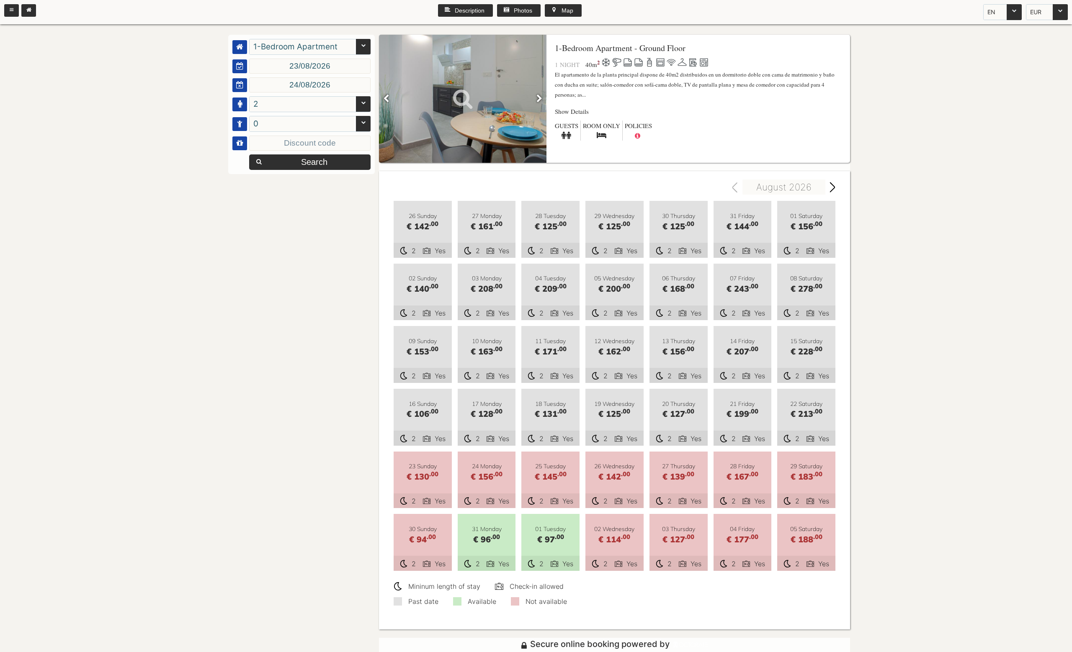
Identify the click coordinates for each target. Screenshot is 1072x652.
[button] (11, 10)
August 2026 (784, 187)
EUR (1035, 11)
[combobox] (1002, 12)
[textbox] (310, 66)
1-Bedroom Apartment (295, 46)
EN (991, 11)
